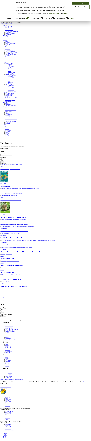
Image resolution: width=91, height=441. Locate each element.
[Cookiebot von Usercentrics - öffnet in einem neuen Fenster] (8, 18)
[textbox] (11, 22)
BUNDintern (8, 34)
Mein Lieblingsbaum (9, 26)
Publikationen (8, 130)
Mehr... (84, 381)
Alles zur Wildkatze (12, 87)
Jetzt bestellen (3, 387)
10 (3, 297)
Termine (7, 129)
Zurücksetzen (3, 163)
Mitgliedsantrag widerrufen (17, 379)
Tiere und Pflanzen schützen (10, 39)
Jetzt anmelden (3, 317)
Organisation (7, 42)
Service (4, 125)
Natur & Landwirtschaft (10, 74)
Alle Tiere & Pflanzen (12, 91)
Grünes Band (10, 76)
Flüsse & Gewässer (11, 75)
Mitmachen (5, 25)
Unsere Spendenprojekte (10, 51)
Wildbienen (10, 86)
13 (3, 300)
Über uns (5, 40)
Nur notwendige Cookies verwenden (80, 7)
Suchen (19, 22)
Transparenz (7, 46)
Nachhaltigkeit (11, 68)
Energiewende (11, 66)
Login (6, 134)
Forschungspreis (8, 47)
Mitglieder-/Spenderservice (10, 43)
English (4, 57)
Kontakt (7, 133)
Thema (1, 156)
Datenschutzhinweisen (53, 13)
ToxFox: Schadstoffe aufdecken (11, 31)
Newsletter (7, 131)
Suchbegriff (2, 22)
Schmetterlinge (11, 85)
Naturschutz (10, 82)
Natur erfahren (8, 37)
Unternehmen (8, 56)
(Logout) (7, 135)
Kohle (9, 69)
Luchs (9, 88)
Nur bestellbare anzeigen (7, 160)
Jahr (1, 158)
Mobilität (9, 71)
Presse (6, 126)
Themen (4, 62)
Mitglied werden (9, 23)
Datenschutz (7, 49)
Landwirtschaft (11, 77)
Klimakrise (10, 67)
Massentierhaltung (11, 80)
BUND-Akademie (9, 32)
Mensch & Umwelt (9, 63)
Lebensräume (10, 78)
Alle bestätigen (80, 3)
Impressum (65, 13)
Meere (9, 81)
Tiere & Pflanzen (8, 84)
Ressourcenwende (11, 72)
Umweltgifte (10, 73)
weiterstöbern (8, 387)
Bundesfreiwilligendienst (10, 33)
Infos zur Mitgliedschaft (10, 53)
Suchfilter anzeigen (4, 148)
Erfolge (6, 41)
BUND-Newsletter (9, 30)
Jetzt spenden (3, 23)
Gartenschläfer (11, 90)
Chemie (9, 65)
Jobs (6, 45)
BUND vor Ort (8, 44)
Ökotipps (7, 36)
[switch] (41, 18)
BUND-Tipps (5, 35)
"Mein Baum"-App (9, 27)
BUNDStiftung (8, 55)
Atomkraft (10, 64)
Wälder (9, 83)
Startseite (4, 137)
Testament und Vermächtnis (10, 54)
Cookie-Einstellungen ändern (6, 379)
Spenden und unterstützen (8, 50)
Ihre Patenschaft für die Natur (11, 52)
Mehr (72, 18)
